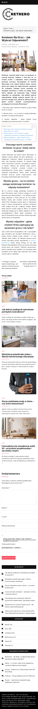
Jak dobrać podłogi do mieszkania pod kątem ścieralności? (17, 310)
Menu (5, 2)
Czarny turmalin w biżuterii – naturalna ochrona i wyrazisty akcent (20, 593)
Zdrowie (7, 645)
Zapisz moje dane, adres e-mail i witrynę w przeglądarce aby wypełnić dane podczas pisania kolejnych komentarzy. (19, 540)
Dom (27, 46)
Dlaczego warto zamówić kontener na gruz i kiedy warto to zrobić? (18, 130)
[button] (32, 126)
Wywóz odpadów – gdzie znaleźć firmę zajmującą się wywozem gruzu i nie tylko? (18, 138)
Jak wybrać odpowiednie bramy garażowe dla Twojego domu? (28, 264)
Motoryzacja (9, 637)
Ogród (7, 641)
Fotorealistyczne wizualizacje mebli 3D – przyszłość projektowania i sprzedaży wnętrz (18, 448)
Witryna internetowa (8, 526)
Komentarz (6, 488)
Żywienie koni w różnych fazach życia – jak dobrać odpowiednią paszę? (19, 606)
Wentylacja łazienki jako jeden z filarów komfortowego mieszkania (18, 355)
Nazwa (4, 508)
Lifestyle (8, 633)
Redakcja (14, 46)
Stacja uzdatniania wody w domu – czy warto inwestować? (18, 402)
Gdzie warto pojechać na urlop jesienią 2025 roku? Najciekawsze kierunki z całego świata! (20, 612)
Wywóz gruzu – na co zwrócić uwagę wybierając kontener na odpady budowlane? (18, 134)
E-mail (4, 517)
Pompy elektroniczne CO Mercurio (23, 676)
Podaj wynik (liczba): (8, 544)
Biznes (7, 624)
